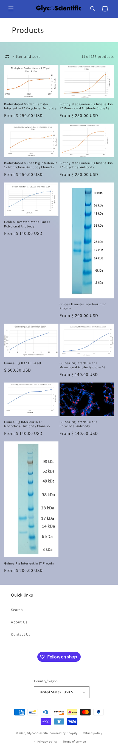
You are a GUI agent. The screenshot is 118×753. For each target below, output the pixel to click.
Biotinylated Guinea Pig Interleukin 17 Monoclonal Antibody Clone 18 (86, 106)
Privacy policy (47, 741)
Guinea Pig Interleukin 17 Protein (29, 563)
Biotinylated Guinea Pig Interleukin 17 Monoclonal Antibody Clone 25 (31, 165)
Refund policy (92, 733)
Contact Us (20, 634)
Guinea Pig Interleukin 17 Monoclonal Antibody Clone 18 (82, 365)
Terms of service (74, 741)
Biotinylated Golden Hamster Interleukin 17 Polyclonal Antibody (30, 106)
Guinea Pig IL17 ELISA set (22, 363)
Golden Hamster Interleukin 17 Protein (83, 306)
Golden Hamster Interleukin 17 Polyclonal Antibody (27, 224)
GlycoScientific (38, 733)
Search (17, 609)
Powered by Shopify (63, 733)
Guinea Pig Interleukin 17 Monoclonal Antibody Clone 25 (27, 424)
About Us (19, 622)
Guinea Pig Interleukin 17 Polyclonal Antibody (78, 424)
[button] (11, 9)
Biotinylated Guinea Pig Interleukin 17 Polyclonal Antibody (86, 165)
